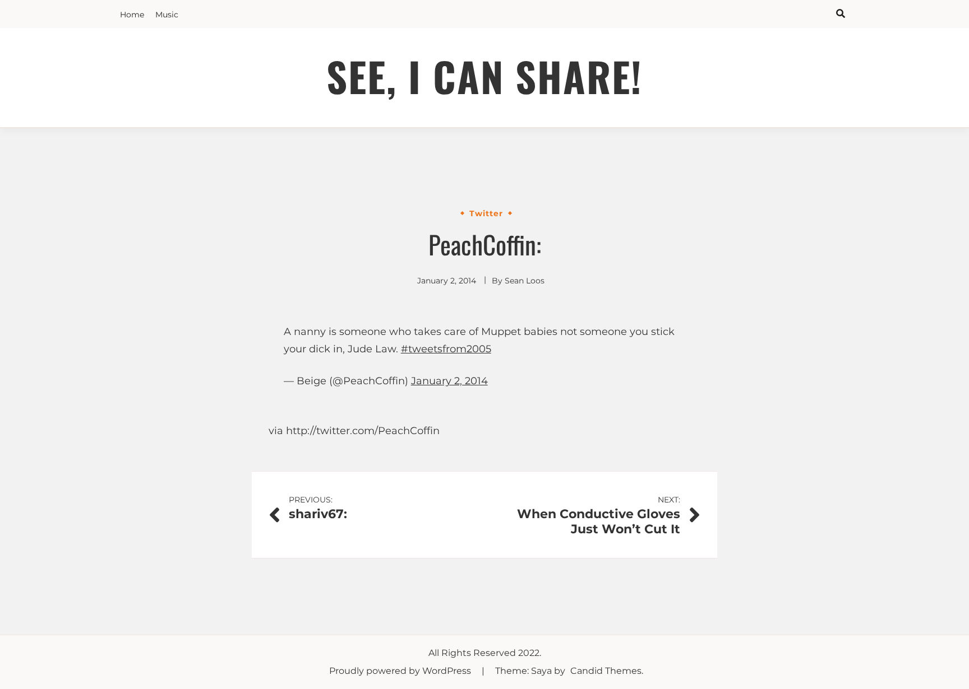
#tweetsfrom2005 (446, 349)
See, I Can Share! (484, 76)
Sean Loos (525, 281)
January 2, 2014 (449, 381)
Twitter (486, 213)
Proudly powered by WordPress (401, 670)
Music (166, 15)
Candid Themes (606, 670)
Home (132, 15)
